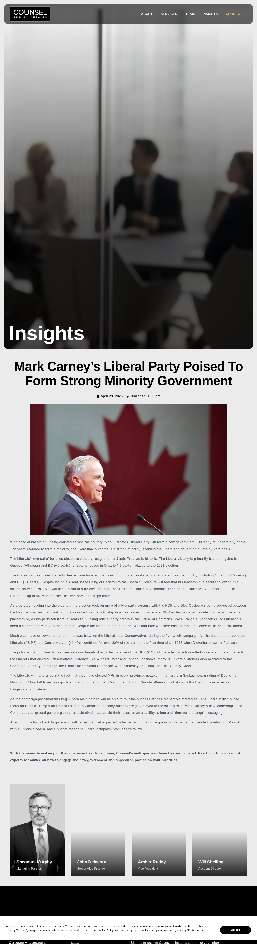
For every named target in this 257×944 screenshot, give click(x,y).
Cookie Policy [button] (106, 930)
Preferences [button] (195, 930)
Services (169, 14)
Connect (234, 14)
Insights (210, 14)
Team (190, 14)
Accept (235, 929)
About (147, 14)
